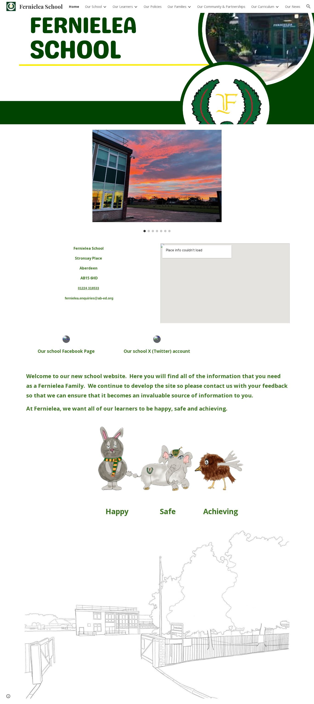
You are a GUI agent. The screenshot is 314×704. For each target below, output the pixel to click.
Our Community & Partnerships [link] (221, 6)
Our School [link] (93, 6)
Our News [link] (292, 6)
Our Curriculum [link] (262, 6)
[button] (308, 6)
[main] (89, 273)
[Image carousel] (157, 181)
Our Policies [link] (153, 6)
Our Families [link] (177, 6)
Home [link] (74, 6)
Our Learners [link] (123, 6)
